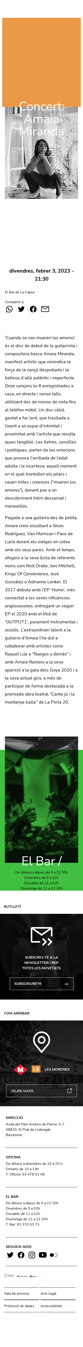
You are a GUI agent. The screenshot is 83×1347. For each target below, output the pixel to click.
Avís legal (48, 1293)
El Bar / (41, 861)
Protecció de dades (19, 1306)
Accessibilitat (51, 1306)
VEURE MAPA (22, 1091)
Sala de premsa (16, 1293)
